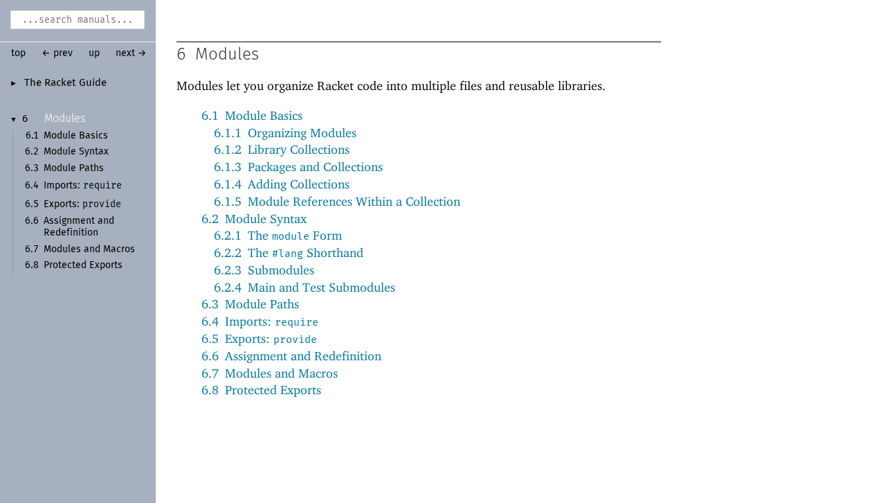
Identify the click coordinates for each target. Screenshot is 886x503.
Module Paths (74, 168)
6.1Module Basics (251, 115)
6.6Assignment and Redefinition (291, 355)
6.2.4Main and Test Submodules (304, 287)
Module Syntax (76, 152)
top (18, 53)
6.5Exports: (259, 338)
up (94, 53)
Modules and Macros (89, 249)
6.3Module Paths (250, 304)
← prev (57, 53)
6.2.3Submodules (264, 270)
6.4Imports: (259, 321)
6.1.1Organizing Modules (285, 132)
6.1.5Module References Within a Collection (337, 201)
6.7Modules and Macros (269, 373)
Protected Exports (83, 265)
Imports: (83, 186)
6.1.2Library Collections (282, 149)
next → (131, 53)
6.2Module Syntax (254, 218)
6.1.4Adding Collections (282, 184)
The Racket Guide (65, 83)
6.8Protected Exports (261, 389)
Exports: (82, 204)
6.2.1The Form (278, 235)
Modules (64, 118)
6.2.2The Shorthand (288, 252)
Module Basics (76, 136)
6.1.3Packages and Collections (298, 166)
